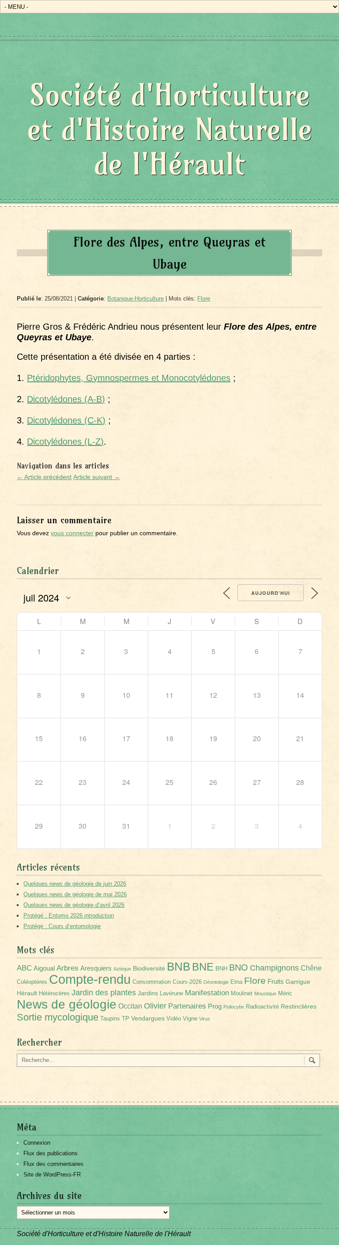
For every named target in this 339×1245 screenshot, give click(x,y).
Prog (215, 1006)
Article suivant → (96, 476)
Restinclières (298, 1006)
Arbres (67, 967)
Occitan (130, 1006)
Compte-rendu (90, 979)
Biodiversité (149, 968)
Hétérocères (54, 993)
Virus (204, 1018)
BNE (203, 967)
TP (125, 1019)
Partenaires (187, 1006)
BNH (221, 969)
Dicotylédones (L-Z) (65, 441)
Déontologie (216, 982)
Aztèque (122, 968)
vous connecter (72, 533)
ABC (24, 968)
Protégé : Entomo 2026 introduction (68, 915)
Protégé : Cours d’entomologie (62, 926)
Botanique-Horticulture (135, 298)
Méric (285, 993)
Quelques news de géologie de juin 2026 (74, 883)
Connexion (36, 1142)
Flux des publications (50, 1153)
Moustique (265, 993)
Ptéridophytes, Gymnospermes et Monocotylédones (128, 378)
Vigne (190, 1019)
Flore (203, 298)
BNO (238, 967)
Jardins (148, 993)
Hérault (27, 993)
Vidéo (173, 1019)
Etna (236, 982)
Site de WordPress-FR (52, 1174)
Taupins (110, 1019)
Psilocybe (233, 1006)
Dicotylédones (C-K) (66, 420)
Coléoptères (32, 982)
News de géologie (67, 1004)
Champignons (274, 967)
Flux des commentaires (53, 1164)
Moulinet (241, 993)
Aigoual (44, 968)
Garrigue (298, 981)
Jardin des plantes (104, 992)
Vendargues (148, 1018)
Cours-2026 (187, 982)
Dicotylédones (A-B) (66, 399)
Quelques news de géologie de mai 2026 (75, 894)
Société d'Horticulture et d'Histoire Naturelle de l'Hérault (169, 129)
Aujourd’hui (270, 593)
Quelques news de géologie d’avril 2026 (73, 905)
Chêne (311, 968)
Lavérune (171, 993)
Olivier (155, 1005)
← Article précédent (44, 476)
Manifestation (207, 993)
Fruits (275, 981)
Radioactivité (262, 1007)
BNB (178, 966)
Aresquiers (96, 968)
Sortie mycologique (57, 1017)
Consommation (151, 982)
